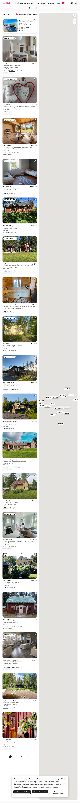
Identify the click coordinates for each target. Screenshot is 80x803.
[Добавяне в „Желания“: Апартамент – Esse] (34, 357)
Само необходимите (40, 792)
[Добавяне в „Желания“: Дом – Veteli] (34, 79)
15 (29, 756)
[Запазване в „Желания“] (34, 20)
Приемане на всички (22, 792)
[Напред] (32, 756)
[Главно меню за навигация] (76, 3)
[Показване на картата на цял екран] (74, 15)
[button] (27, 27)
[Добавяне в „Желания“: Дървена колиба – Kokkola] (34, 279)
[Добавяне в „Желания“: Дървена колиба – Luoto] (34, 395)
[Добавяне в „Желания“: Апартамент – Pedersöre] (34, 634)
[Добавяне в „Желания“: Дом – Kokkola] (34, 38)
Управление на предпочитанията (58, 792)
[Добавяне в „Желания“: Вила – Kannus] (34, 120)
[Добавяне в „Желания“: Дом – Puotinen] (34, 199)
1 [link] (10, 756)
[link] (6, 756)
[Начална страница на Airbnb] (6, 3)
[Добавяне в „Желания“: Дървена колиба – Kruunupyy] (34, 238)
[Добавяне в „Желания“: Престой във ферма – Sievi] (34, 434)
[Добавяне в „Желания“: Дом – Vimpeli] (34, 593)
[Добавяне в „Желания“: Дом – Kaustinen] (34, 514)
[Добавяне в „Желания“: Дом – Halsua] (34, 318)
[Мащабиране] (74, 19)
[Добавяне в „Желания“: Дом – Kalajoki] (34, 160)
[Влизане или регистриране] (71, 3)
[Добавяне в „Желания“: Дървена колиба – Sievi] (34, 675)
